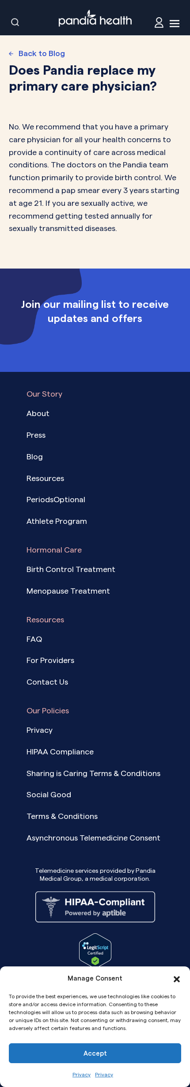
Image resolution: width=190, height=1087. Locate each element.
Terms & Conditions (62, 816)
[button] (176, 978)
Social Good (49, 794)
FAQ (34, 639)
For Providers (50, 660)
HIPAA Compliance (60, 751)
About (38, 413)
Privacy (81, 1074)
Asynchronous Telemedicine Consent (93, 837)
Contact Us (47, 682)
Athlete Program (57, 521)
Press (36, 435)
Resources (45, 478)
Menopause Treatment (68, 591)
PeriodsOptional (56, 499)
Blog (35, 456)
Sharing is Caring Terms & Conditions (93, 773)
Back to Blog (42, 53)
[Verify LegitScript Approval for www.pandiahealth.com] (95, 950)
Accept (95, 1053)
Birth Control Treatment (71, 569)
